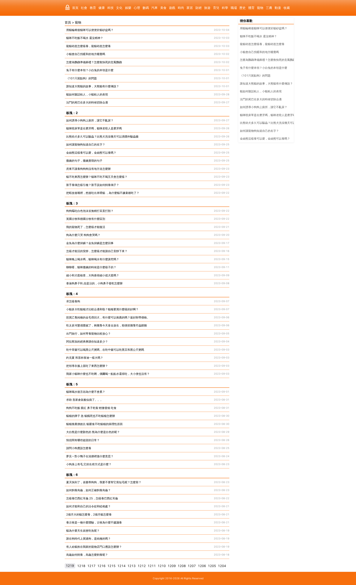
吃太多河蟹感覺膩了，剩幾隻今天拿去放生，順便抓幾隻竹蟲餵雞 (106, 325)
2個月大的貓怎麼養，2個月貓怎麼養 (89, 514)
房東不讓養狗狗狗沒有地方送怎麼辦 (88, 169)
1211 (152, 566)
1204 (222, 566)
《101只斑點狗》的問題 (81, 78)
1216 (101, 566)
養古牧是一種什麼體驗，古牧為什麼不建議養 (94, 522)
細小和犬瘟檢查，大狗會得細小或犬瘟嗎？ (92, 275)
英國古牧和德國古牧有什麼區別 (85, 219)
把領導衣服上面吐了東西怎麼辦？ (87, 366)
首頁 (75, 8)
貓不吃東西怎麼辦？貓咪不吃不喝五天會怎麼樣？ (96, 177)
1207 (192, 566)
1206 (202, 566)
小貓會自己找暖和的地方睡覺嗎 (85, 54)
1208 (182, 566)
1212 (142, 566)
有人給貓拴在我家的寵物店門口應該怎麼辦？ (94, 546)
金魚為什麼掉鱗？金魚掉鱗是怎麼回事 (89, 243)
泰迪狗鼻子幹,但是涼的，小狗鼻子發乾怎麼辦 (94, 283)
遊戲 (172, 8)
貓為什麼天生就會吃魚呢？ (83, 530)
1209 (172, 566)
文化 (119, 8)
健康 (101, 8)
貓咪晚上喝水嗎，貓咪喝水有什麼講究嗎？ (92, 259)
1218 (81, 566)
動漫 (278, 8)
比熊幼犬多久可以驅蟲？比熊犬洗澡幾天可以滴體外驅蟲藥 (102, 136)
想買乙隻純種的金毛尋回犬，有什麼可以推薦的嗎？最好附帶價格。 (108, 317)
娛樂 (128, 8)
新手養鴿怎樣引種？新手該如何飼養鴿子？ (92, 185)
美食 (163, 8)
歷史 (242, 8)
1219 (70, 566)
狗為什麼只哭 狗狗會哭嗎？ (83, 235)
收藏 (287, 8)
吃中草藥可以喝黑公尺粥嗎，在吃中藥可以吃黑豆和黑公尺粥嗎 (105, 349)
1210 (162, 566)
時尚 (181, 8)
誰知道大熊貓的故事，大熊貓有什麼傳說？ (92, 86)
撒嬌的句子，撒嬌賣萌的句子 (84, 160)
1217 (91, 566)
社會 (84, 8)
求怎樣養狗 (73, 301)
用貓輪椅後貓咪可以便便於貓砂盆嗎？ (89, 30)
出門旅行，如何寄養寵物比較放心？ (88, 333)
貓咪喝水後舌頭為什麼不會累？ (85, 392)
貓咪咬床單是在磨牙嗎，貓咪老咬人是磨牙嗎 (94, 128)
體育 (251, 8)
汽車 (154, 8)
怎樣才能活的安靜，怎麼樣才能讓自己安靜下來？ (96, 251)
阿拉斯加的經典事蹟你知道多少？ (87, 341)
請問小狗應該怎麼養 (78, 448)
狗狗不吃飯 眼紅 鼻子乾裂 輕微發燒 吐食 (91, 408)
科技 (110, 8)
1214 (121, 566)
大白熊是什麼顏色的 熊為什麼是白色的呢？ (93, 432)
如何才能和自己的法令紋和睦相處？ (88, 506)
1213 (131, 566)
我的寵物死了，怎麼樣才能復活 (85, 227)
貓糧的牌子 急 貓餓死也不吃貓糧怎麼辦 (90, 416)
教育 (93, 8)
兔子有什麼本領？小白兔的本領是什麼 (89, 70)
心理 (137, 8)
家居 (190, 8)
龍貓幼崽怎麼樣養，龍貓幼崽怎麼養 (88, 46)
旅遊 (207, 8)
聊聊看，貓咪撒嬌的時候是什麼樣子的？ (91, 267)
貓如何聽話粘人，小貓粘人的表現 (87, 94)
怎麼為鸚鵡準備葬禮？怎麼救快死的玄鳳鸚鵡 (94, 62)
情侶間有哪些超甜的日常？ (83, 440)
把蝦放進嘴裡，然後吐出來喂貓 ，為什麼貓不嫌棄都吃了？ (102, 193)
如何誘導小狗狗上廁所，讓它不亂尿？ (89, 120)
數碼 (146, 8)
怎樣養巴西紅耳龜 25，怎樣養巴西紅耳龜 (92, 498)
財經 (198, 8)
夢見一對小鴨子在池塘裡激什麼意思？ (89, 456)
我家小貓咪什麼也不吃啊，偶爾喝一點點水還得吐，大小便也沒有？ (108, 374)
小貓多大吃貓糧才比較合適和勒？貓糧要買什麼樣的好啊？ (102, 309)
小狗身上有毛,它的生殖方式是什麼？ (88, 464)
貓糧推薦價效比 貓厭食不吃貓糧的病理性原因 (94, 424)
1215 (111, 566)
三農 (269, 8)
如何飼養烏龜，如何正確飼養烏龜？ (88, 490)
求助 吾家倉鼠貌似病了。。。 (84, 399)
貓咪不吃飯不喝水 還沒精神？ (84, 38)
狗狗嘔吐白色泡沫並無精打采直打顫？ (89, 211)
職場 (234, 8)
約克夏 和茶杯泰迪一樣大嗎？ (84, 357)
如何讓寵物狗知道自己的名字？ (85, 144)
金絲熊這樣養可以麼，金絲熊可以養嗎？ (91, 152)
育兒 (216, 8)
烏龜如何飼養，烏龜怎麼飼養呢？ (87, 554)
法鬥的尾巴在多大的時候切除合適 (87, 102)
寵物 (260, 8)
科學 (225, 8)
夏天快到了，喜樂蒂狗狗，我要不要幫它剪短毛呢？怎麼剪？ (103, 482)
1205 (212, 566)
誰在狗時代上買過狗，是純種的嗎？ (88, 538)
